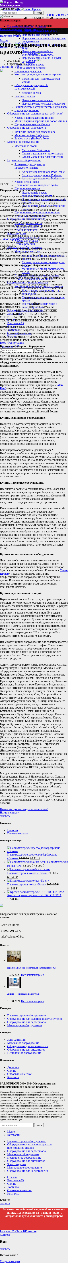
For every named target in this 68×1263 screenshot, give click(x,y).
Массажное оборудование (23, 1042)
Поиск (39, 12)
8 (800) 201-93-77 (57, 14)
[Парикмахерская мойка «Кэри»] (28, 880)
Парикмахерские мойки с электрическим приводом (37, 53)
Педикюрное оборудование (24, 1052)
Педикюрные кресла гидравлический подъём (37, 194)
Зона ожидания (16, 1039)
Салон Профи (10, 239)
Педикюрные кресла (27, 188)
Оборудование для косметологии (27, 1046)
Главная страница (11, 29)
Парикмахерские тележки (30, 67)
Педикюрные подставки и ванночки (37, 212)
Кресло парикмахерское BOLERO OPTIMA (34, 895)
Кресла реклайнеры (27, 181)
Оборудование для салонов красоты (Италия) (35, 1018)
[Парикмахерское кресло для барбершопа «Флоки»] (37, 851)
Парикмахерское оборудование (26, 1015)
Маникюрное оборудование (24, 1025)
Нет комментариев (32, 974)
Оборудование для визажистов (26, 1049)
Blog (27, 29)
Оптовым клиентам (19, 1073)
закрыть (5, 815)
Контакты (13, 1077)
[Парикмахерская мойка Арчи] (27, 861)
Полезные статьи (10, 35)
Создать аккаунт (10, 1261)
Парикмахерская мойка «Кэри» (27, 884)
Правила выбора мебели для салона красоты (31, 967)
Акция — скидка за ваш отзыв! (23, 993)
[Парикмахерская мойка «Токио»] (28, 869)
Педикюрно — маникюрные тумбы (37, 185)
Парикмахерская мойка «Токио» (27, 873)
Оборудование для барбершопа (26, 1022)
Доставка (13, 1067)
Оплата (11, 1070)
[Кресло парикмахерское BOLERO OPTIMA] (35, 891)
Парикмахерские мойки (36, 34)
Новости (12, 830)
